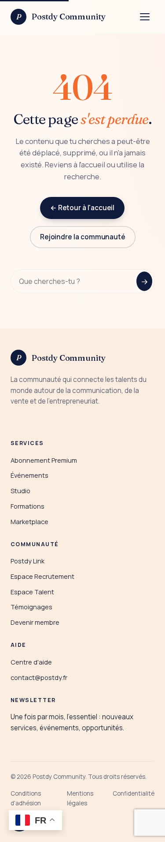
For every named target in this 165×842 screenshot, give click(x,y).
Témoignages (31, 606)
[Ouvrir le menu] (144, 16)
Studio (20, 490)
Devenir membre (35, 622)
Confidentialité (133, 793)
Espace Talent (32, 591)
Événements (29, 475)
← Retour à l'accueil (82, 207)
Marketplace (29, 521)
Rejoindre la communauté (82, 237)
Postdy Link (27, 560)
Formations (27, 506)
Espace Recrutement (42, 576)
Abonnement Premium (44, 460)
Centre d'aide (31, 661)
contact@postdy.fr (39, 677)
